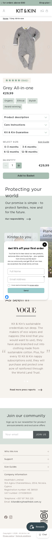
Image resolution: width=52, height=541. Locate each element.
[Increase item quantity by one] (19, 165)
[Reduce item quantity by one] (6, 165)
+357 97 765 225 (25, 499)
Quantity (9, 160)
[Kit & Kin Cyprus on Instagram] (10, 517)
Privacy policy (8, 536)
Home (5, 18)
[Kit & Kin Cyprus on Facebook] (6, 517)
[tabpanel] (26, 342)
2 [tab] (29, 383)
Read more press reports (23, 390)
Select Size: (11, 142)
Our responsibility (14, 219)
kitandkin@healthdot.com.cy (26, 502)
